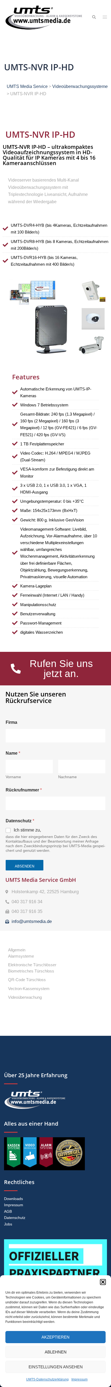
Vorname (13, 777)
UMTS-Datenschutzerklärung (47, 1379)
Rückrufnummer (24, 790)
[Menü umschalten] (105, 17)
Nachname (67, 777)
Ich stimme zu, (27, 830)
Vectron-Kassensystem (29, 988)
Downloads (13, 1199)
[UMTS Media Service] (44, 17)
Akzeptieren (55, 1337)
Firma (11, 722)
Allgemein (16, 950)
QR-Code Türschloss (27, 979)
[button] (103, 1282)
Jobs (8, 1224)
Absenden (24, 866)
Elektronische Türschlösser (32, 964)
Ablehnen (56, 1352)
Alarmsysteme (21, 956)
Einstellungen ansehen (56, 1367)
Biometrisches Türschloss (31, 971)
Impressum (79, 1379)
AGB (8, 1211)
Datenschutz (14, 1217)
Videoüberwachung (25, 997)
